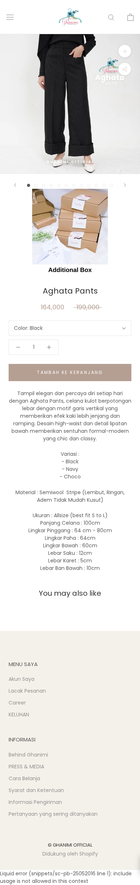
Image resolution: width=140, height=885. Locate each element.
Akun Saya (21, 679)
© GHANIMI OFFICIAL (70, 845)
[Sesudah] (125, 185)
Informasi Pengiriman (35, 802)
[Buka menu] (10, 17)
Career (17, 702)
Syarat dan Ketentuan (36, 790)
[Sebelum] (15, 185)
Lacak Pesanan (27, 690)
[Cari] (111, 17)
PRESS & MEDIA (26, 766)
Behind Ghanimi (28, 754)
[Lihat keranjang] (130, 17)
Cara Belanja (24, 778)
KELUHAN (19, 714)
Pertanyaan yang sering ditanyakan (53, 814)
